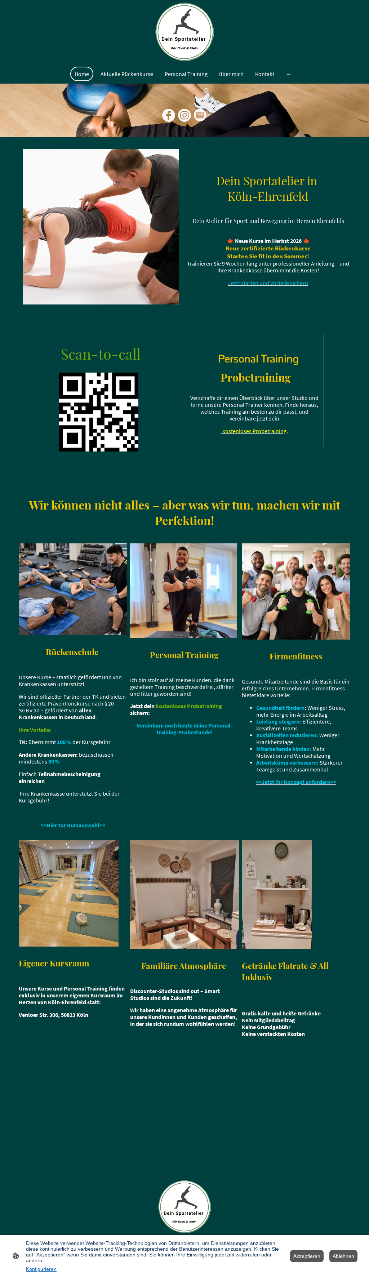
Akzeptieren (306, 1256)
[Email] (200, 115)
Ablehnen (343, 1256)
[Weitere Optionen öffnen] (288, 74)
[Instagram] (184, 115)
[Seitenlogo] (184, 32)
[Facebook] (168, 115)
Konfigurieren (41, 1269)
